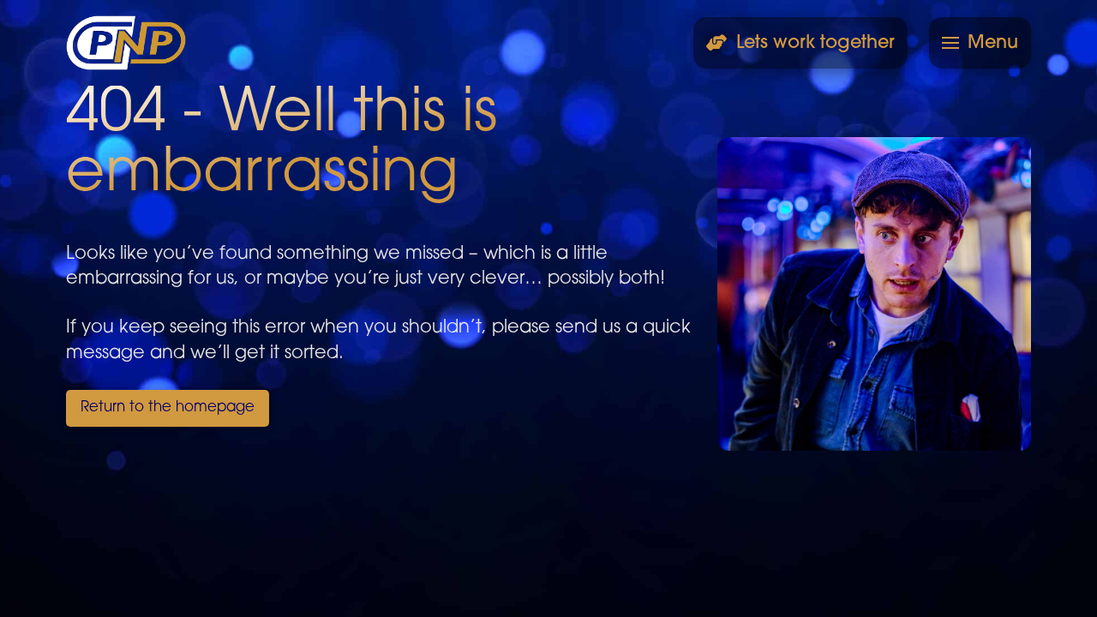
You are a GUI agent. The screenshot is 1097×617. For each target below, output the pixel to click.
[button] (980, 43)
